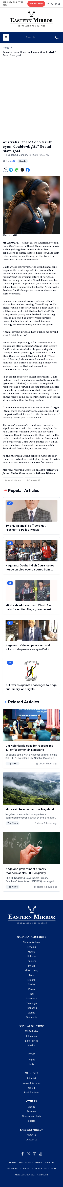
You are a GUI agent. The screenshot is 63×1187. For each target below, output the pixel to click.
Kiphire (31, 951)
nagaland (26, 1162)
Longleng (31, 961)
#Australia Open (13, 480)
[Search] (57, 37)
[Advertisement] (31, 102)
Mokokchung (31, 970)
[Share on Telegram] (11, 170)
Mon (31, 975)
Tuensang (31, 1008)
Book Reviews (31, 1092)
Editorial (31, 1078)
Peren (31, 989)
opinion (12, 1168)
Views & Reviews (31, 1083)
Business (31, 1111)
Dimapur (31, 947)
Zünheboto (31, 1017)
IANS (12, 161)
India (31, 1064)
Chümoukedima (31, 942)
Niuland (31, 979)
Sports (31, 1121)
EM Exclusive (31, 1031)
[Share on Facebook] (28, 170)
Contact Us (31, 1139)
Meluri (31, 965)
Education (31, 1036)
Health (31, 1045)
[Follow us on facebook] (48, 4)
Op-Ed (31, 1088)
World (32, 1059)
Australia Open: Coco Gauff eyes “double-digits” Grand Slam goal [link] (29, 54)
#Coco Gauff (33, 480)
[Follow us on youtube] (59, 4)
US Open (12, 283)
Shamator (31, 998)
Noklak (31, 984)
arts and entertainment (31, 1174)
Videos (31, 1106)
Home (6, 47)
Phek (31, 994)
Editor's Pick (31, 1040)
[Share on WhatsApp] (16, 169)
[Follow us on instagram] (56, 4)
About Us (31, 1135)
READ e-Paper (36, 4)
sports (25, 1168)
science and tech (44, 1168)
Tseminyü (31, 1003)
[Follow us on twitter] (52, 4)
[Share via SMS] (22, 170)
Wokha (31, 1012)
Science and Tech (31, 1116)
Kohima (32, 956)
